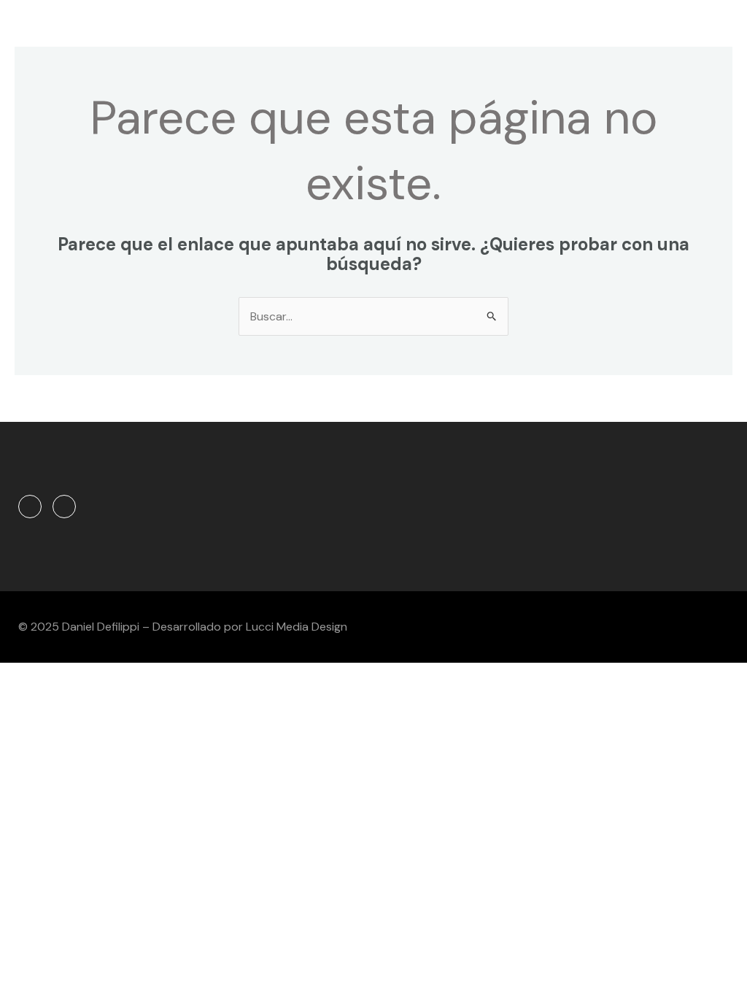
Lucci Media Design (296, 626)
